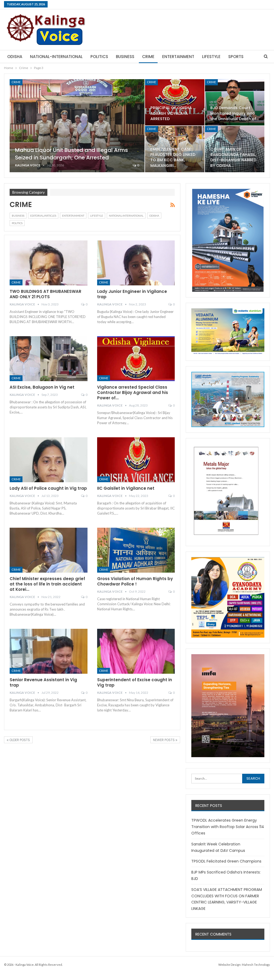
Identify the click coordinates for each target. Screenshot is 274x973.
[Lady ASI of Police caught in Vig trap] (48, 459)
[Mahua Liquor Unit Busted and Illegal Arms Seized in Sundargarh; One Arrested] (77, 126)
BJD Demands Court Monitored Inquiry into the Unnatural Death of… (234, 113)
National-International (56, 56)
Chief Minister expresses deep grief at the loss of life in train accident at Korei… (47, 584)
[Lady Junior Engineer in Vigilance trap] (136, 263)
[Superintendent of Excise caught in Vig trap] (136, 651)
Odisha (14, 56)
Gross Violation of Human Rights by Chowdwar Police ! (135, 581)
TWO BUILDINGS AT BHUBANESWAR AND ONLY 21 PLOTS (45, 294)
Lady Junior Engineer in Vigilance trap (132, 294)
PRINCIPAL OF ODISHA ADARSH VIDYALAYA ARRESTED (171, 113)
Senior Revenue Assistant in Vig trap (43, 682)
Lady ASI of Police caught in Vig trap (48, 488)
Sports (235, 56)
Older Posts (19, 740)
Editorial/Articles (43, 215)
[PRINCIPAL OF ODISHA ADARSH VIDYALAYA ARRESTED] (174, 102)
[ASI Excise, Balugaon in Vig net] (48, 358)
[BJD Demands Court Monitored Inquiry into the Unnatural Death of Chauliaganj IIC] (234, 102)
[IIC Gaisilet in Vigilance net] (136, 459)
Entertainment (178, 56)
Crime (148, 56)
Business (125, 56)
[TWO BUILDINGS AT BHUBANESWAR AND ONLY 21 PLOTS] (48, 263)
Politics (99, 56)
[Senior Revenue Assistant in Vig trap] (48, 651)
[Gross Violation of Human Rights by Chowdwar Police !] (136, 550)
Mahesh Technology (256, 964)
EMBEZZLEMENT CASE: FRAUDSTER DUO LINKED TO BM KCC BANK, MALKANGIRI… (172, 157)
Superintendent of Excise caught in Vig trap (134, 682)
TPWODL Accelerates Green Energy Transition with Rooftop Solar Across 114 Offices (227, 827)
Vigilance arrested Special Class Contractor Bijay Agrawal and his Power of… (132, 392)
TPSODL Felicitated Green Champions (226, 861)
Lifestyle (211, 56)
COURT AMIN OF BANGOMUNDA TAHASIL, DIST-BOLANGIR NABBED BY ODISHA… (233, 157)
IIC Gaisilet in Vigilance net (125, 488)
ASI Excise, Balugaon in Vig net (42, 387)
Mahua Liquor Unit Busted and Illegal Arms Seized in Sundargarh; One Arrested (71, 153)
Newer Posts (164, 740)
